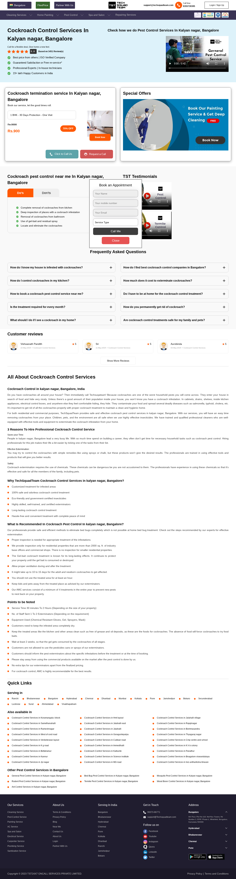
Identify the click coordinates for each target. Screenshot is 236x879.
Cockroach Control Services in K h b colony (177, 745)
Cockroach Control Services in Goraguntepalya (106, 734)
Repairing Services (125, 14)
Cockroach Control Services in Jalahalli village (179, 718)
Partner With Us (64, 5)
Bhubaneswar (33, 698)
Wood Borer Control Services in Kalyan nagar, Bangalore (183, 781)
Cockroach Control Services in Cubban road (105, 740)
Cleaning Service (15, 812)
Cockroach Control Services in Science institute (106, 756)
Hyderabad (71, 698)
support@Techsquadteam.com (161, 817)
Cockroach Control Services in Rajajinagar (177, 723)
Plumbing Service (15, 846)
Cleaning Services (17, 15)
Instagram (153, 841)
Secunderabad (205, 698)
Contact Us (58, 831)
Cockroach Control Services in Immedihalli (104, 745)
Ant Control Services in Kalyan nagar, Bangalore (34, 787)
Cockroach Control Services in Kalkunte (103, 751)
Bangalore (53, 698)
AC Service (12, 826)
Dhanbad (106, 698)
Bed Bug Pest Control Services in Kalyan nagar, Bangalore (111, 776)
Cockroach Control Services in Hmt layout (103, 718)
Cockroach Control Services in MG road (102, 762)
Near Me (57, 826)
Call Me (116, 231)
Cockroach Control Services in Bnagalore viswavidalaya (183, 756)
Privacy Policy (59, 817)
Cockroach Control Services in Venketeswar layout (35, 740)
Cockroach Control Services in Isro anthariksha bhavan (183, 762)
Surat (31, 704)
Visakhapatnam (69, 704)
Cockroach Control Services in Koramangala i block (36, 718)
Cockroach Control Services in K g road (30, 745)
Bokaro (186, 698)
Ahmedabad (47, 704)
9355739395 (189, 6)
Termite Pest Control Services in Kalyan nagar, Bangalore (111, 781)
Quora (151, 847)
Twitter (151, 857)
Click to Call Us (63, 153)
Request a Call (97, 154)
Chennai (89, 698)
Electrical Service (15, 836)
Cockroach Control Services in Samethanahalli (34, 723)
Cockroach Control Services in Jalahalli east (105, 723)
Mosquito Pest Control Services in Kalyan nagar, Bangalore (184, 776)
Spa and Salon (96, 15)
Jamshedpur (169, 698)
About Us (57, 836)
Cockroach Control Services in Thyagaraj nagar (179, 734)
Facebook (153, 831)
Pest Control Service (17, 817)
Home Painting (45, 15)
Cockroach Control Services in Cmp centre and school (182, 740)
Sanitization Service (16, 851)
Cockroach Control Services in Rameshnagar (33, 729)
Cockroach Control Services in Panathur (176, 751)
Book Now (100, 137)
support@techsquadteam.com (158, 5)
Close (115, 240)
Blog (55, 822)
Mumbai (122, 698)
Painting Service (15, 822)
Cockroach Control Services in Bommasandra (178, 729)
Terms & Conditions (62, 812)
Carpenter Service (16, 841)
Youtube (152, 836)
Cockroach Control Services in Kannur (30, 756)
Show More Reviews (118, 360)
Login (55, 841)
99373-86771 (153, 812)
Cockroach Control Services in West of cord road (34, 734)
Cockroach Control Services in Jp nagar (30, 762)
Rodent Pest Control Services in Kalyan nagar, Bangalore (38, 781)
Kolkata (138, 698)
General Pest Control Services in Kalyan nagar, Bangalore (39, 776)
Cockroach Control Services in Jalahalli (102, 729)
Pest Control (71, 15)
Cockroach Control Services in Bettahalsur (31, 751)
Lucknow (16, 704)
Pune (152, 698)
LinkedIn (152, 852)
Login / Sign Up (216, 5)
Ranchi (15, 698)
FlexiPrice (42, 5)
